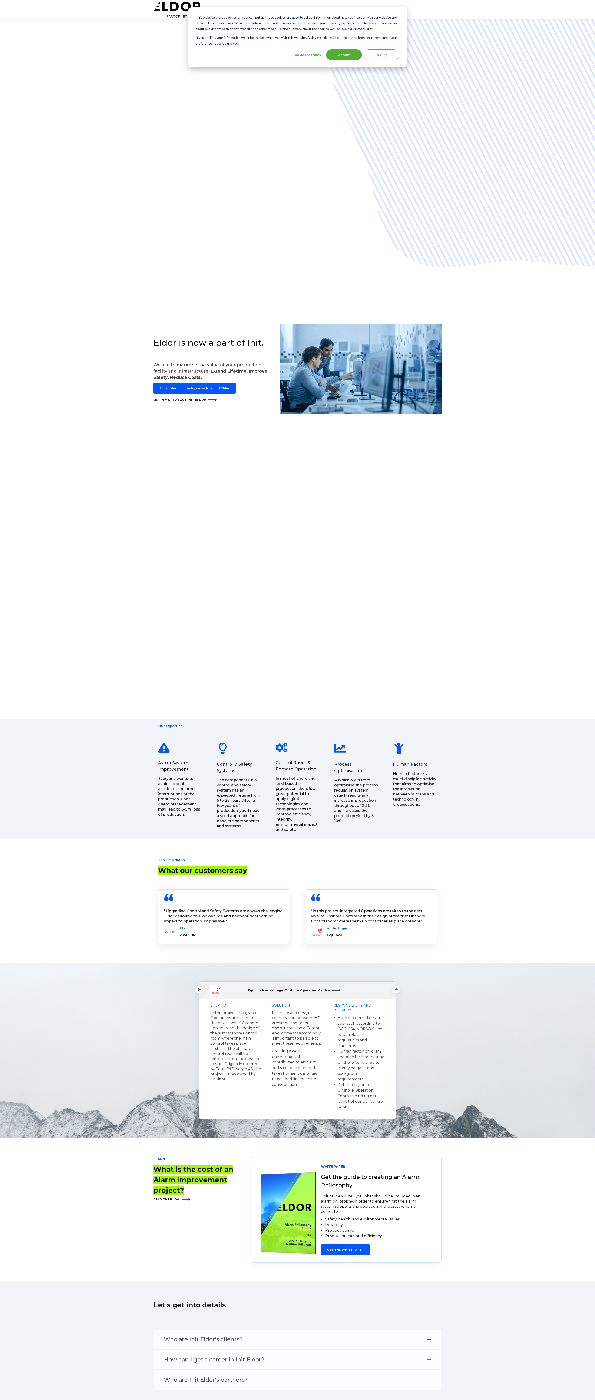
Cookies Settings (306, 55)
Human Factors (410, 764)
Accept (344, 55)
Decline (381, 55)
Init (254, 342)
